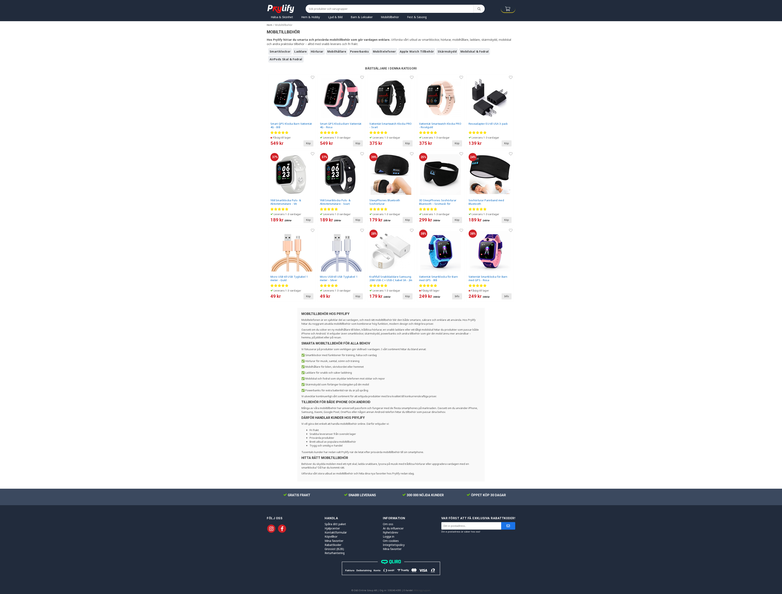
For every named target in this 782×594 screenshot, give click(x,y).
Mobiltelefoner (384, 51)
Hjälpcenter (332, 528)
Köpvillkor (331, 536)
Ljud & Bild (335, 17)
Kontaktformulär (336, 532)
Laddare (300, 51)
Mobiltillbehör (390, 17)
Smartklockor (280, 51)
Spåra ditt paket (335, 524)
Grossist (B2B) (334, 549)
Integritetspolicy (394, 545)
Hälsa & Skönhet (282, 17)
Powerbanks (359, 51)
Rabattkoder (333, 545)
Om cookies (391, 541)
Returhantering (335, 553)
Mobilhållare (336, 51)
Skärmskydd (447, 51)
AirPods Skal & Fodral (286, 59)
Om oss (388, 524)
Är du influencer (393, 528)
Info (457, 296)
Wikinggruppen (422, 590)
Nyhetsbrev (390, 532)
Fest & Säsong (417, 17)
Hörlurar (317, 51)
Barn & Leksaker (362, 17)
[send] (508, 526)
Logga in (388, 536)
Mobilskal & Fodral (474, 51)
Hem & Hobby (310, 17)
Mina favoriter (334, 541)
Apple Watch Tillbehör (417, 51)
